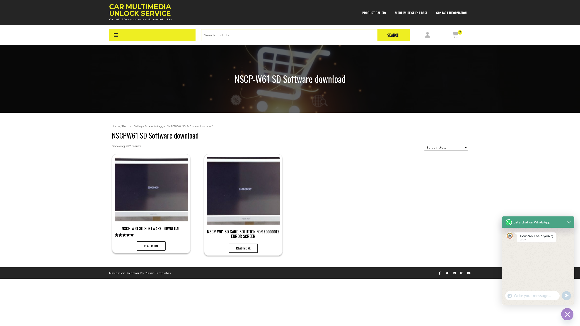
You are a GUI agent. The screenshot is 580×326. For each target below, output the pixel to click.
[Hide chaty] (567, 314)
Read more (151, 246)
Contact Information (451, 12)
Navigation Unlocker (124, 273)
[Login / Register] (427, 36)
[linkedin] (454, 273)
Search (393, 35)
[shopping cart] (455, 36)
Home (116, 126)
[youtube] (469, 273)
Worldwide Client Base (411, 12)
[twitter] (447, 273)
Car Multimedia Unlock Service (140, 10)
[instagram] (462, 273)
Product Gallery (374, 12)
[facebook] (440, 273)
